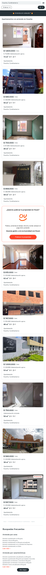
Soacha (33, 521)
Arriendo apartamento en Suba (12, 546)
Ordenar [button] (5, 7)
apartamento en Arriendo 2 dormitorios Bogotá (17, 563)
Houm (4, 521)
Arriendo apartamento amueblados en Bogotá (17, 557)
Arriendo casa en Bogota (10, 540)
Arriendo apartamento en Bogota (13, 538)
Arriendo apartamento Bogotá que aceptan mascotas (19, 559)
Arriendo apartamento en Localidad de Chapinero (17, 544)
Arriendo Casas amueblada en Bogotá (14, 564)
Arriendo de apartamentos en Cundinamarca (19, 521)
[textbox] (21, 3)
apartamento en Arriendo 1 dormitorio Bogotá (16, 561)
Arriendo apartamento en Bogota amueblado (16, 542)
